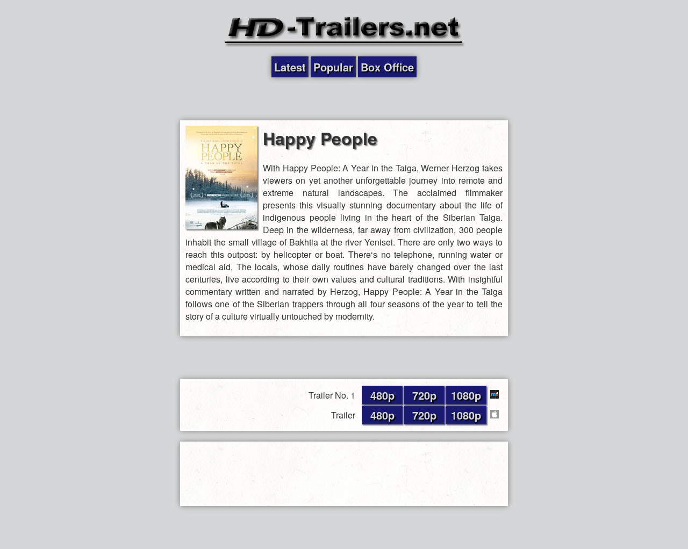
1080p (466, 395)
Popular (333, 67)
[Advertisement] (344, 99)
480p (382, 395)
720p (424, 395)
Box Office (387, 67)
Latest (290, 67)
